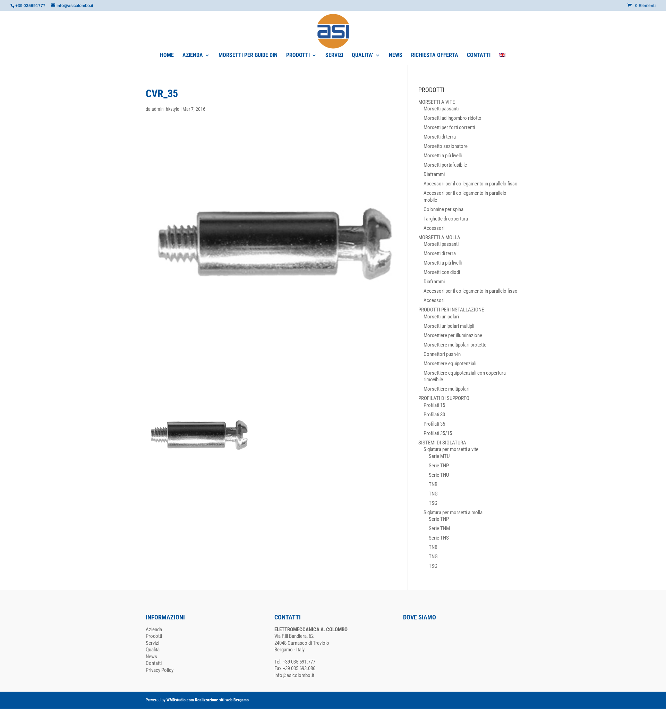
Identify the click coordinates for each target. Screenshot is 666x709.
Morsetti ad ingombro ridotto (452, 118)
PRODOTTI (298, 55)
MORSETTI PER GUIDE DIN (248, 55)
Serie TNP (439, 465)
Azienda (154, 629)
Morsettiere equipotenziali (450, 363)
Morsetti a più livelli (443, 155)
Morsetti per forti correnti (449, 127)
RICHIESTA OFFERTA (434, 55)
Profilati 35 (434, 424)
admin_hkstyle (165, 109)
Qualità (153, 650)
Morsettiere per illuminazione (453, 335)
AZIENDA (192, 55)
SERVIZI (334, 55)
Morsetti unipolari (441, 317)
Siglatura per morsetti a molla (453, 512)
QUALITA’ (362, 55)
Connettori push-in (442, 354)
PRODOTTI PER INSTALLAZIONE (451, 310)
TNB (433, 484)
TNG (433, 494)
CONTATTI (478, 55)
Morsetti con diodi (442, 272)
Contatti (154, 663)
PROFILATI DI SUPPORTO (443, 398)
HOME (167, 55)
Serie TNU (439, 475)
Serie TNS (439, 538)
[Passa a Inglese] (502, 59)
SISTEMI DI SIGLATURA (442, 443)
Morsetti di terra (440, 137)
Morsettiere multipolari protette (455, 345)
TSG (433, 503)
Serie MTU (439, 456)
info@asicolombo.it (294, 675)
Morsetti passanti (441, 109)
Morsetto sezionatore (446, 146)
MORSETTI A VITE (436, 102)
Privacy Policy (159, 670)
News (151, 656)
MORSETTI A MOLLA (439, 237)
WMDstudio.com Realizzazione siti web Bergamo (207, 700)
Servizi (152, 643)
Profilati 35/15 (438, 433)
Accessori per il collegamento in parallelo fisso (471, 184)
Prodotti (154, 636)
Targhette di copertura (446, 219)
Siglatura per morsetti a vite (451, 449)
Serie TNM (439, 528)
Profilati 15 (434, 405)
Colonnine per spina (443, 209)
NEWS (395, 55)
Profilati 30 (434, 414)
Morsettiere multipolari (446, 389)
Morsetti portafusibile (445, 165)
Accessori (434, 228)
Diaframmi (434, 174)
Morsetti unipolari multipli (449, 326)
